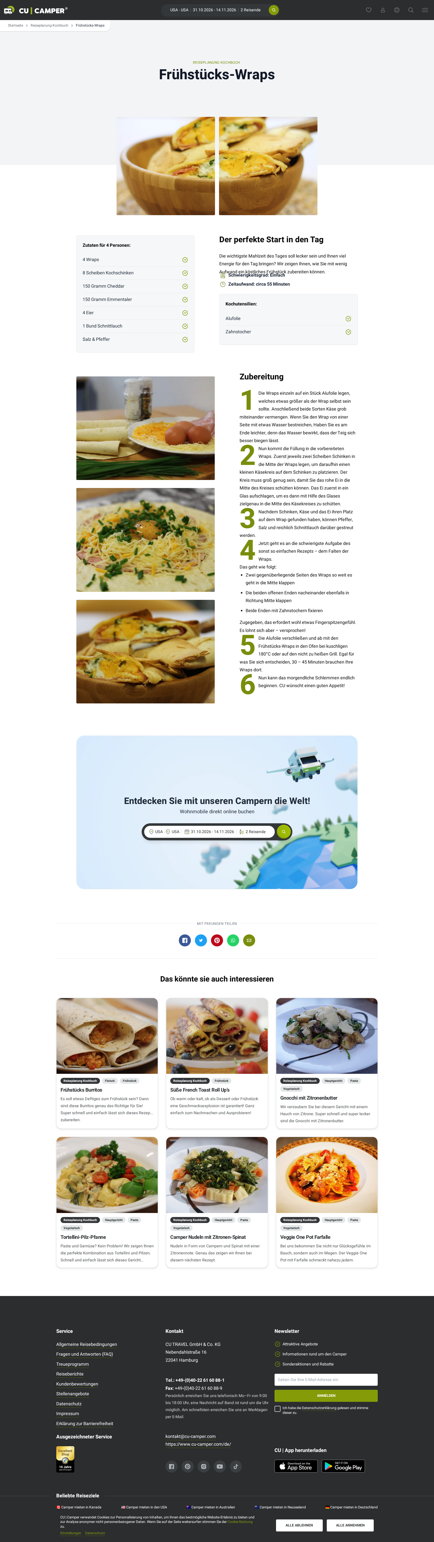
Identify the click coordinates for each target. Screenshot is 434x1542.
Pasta (354, 1081)
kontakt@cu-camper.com (191, 1436)
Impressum (67, 1413)
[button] (274, 10)
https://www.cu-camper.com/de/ (198, 1444)
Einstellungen (70, 1533)
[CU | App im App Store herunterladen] (296, 1466)
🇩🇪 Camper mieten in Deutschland (351, 1507)
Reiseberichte (70, 1374)
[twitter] (201, 940)
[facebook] (185, 940)
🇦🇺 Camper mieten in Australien (210, 1507)
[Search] (411, 10)
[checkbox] (278, 1409)
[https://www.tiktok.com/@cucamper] (236, 1466)
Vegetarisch (291, 1089)
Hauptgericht (333, 1081)
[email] (249, 940)
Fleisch (110, 1081)
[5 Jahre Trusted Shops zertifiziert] (107, 1459)
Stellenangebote (72, 1394)
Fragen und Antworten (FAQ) (84, 1354)
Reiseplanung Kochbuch (49, 25)
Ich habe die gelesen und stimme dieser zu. (325, 1410)
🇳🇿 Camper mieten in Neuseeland (280, 1507)
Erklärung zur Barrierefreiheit (84, 1423)
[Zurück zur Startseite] (41, 10)
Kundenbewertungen (77, 1384)
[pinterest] (217, 940)
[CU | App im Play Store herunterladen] (343, 1466)
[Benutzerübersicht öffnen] (383, 10)
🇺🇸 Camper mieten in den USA (144, 1507)
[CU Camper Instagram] (204, 1466)
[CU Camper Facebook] (172, 1466)
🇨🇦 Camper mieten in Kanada (78, 1507)
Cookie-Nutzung (240, 1521)
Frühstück (129, 1081)
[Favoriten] (369, 10)
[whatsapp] (233, 940)
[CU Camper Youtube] (220, 1466)
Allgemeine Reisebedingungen (86, 1344)
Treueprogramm (72, 1364)
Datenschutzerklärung (319, 1408)
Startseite (15, 25)
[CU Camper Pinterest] (188, 1466)
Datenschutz (69, 1404)
